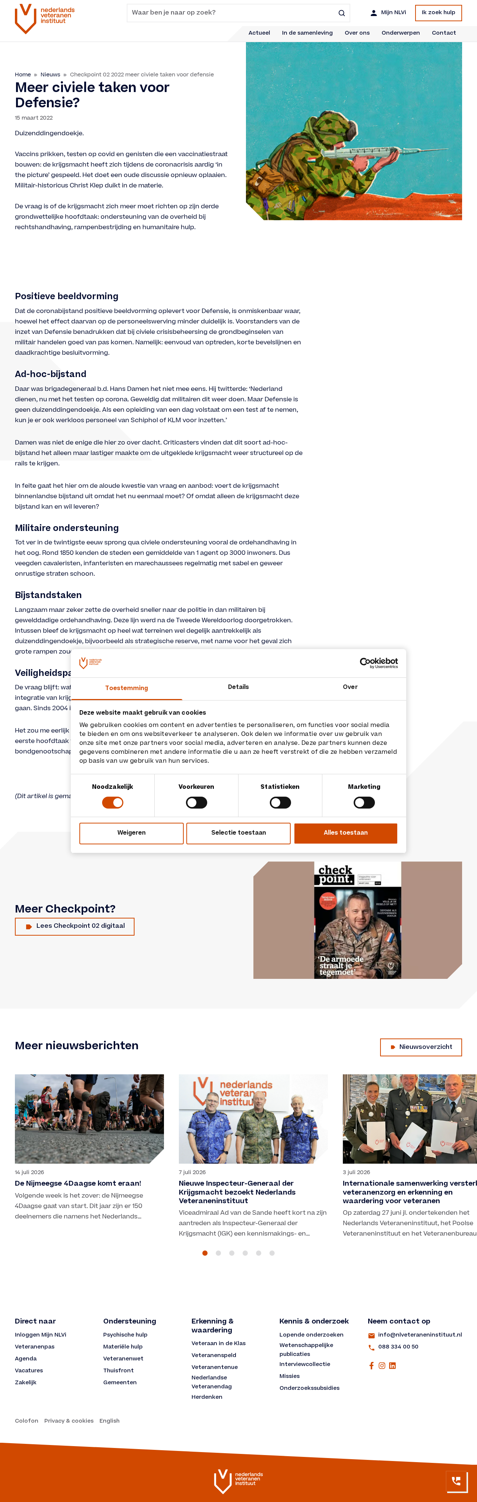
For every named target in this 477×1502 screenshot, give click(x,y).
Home (23, 75)
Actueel (259, 33)
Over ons (357, 33)
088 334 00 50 (398, 1347)
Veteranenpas (34, 1347)
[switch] (196, 803)
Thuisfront (118, 1371)
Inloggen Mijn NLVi (40, 1335)
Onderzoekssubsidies (309, 1388)
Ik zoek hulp (438, 13)
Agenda (26, 1359)
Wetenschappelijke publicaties (307, 1350)
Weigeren (131, 833)
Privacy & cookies (69, 1421)
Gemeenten (120, 1383)
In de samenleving (307, 33)
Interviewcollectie (304, 1364)
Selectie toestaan (238, 833)
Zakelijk (26, 1383)
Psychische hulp (125, 1335)
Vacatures (29, 1371)
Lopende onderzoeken (311, 1335)
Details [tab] (238, 687)
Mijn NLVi (393, 13)
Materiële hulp (123, 1347)
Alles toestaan (346, 833)
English (109, 1421)
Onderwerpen (401, 33)
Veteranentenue (215, 1367)
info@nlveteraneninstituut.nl (420, 1335)
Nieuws (50, 75)
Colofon (26, 1421)
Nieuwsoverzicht (425, 1047)
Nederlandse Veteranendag (212, 1383)
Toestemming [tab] (126, 689)
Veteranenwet (123, 1359)
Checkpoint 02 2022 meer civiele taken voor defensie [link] (142, 75)
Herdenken (207, 1397)
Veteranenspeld (214, 1356)
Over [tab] (350, 687)
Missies (289, 1376)
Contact (444, 33)
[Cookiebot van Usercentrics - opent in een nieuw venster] (365, 663)
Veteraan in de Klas (219, 1344)
